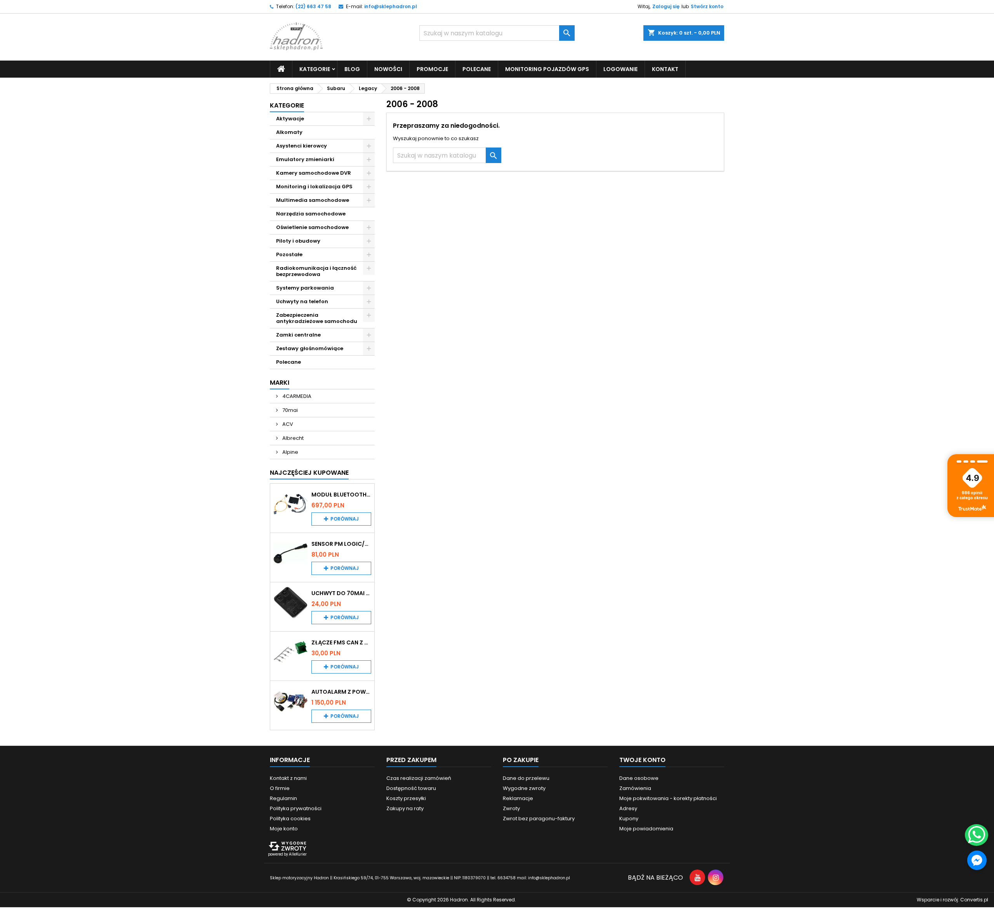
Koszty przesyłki (406, 798)
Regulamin (283, 798)
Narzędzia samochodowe (311, 213)
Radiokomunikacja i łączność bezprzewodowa (316, 271)
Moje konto (284, 828)
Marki (279, 382)
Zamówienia (635, 788)
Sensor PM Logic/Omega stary (341, 544)
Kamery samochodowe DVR (313, 173)
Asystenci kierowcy (301, 145)
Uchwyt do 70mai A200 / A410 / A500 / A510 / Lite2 (341, 593)
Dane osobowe (639, 778)
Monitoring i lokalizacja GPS (314, 186)
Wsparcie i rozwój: (952, 899)
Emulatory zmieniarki (305, 159)
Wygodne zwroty (524, 788)
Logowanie (620, 69)
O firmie (280, 788)
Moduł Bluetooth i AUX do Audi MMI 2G (341, 494)
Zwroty (511, 808)
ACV (287, 424)
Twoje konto (642, 759)
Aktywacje (290, 118)
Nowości (388, 69)
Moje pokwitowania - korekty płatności (668, 798)
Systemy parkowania (305, 288)
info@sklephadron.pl (390, 6)
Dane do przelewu (526, 778)
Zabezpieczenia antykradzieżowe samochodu (316, 318)
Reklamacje (518, 798)
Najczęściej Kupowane (309, 472)
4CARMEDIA (296, 396)
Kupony (628, 818)
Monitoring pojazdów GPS (547, 69)
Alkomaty (289, 132)
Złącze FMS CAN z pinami (341, 642)
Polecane (476, 69)
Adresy (628, 808)
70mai (289, 410)
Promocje (432, 69)
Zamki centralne (298, 335)
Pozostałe (289, 254)
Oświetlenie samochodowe (312, 227)
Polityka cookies (290, 818)
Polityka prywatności (295, 808)
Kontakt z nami (288, 778)
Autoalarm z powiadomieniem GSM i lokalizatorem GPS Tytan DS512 (341, 692)
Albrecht (292, 438)
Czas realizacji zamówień (418, 778)
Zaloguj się (665, 6)
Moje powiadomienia (646, 828)
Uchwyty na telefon (302, 301)
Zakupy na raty (405, 808)
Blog (352, 69)
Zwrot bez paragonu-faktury (539, 818)
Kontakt (665, 69)
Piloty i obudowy (298, 241)
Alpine (289, 452)
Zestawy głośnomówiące (309, 348)
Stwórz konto (707, 6)
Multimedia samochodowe (312, 200)
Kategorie (287, 105)
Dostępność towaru (411, 788)
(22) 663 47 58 (313, 6)
